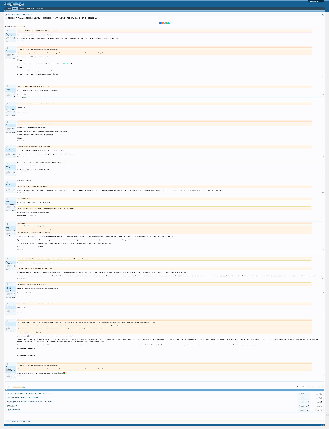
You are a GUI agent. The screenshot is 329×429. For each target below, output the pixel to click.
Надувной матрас (12, 405)
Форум (15, 8)
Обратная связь (306, 425)
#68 (323, 192)
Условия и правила (321, 427)
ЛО (14, 41)
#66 (323, 156)
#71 (323, 278)
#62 (323, 76)
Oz (31, 20)
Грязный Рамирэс (8, 288)
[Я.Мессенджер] (169, 23)
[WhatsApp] (167, 23)
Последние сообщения (10, 10)
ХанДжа (8, 366)
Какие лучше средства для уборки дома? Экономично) (23, 397)
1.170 (14, 294)
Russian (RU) (7, 425)
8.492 (14, 375)
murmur (8, 106)
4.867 (14, 38)
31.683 (14, 112)
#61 (323, 40)
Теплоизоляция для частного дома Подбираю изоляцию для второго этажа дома (30, 401)
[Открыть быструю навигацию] (322, 14)
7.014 (14, 231)
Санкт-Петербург (12, 58)
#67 (323, 172)
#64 (323, 112)
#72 (323, 292)
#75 (323, 375)
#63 (323, 94)
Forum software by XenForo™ (16, 427)
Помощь (313, 425)
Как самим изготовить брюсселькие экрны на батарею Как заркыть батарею (29, 393)
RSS (323, 425)
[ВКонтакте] (160, 23)
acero (7, 227)
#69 (323, 218)
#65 (323, 140)
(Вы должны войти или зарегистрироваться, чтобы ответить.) (310, 386)
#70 (323, 249)
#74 (323, 357)
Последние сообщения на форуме (26, 8)
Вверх (321, 425)
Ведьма (8, 34)
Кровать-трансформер (13, 409)
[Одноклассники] (162, 23)
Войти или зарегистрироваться (316, 1)
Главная (9, 8)
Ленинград (13, 115)
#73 (323, 312)
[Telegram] (164, 23)
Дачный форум (16, 20)
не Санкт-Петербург (11, 235)
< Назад (14, 26)
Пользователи (40, 8)
